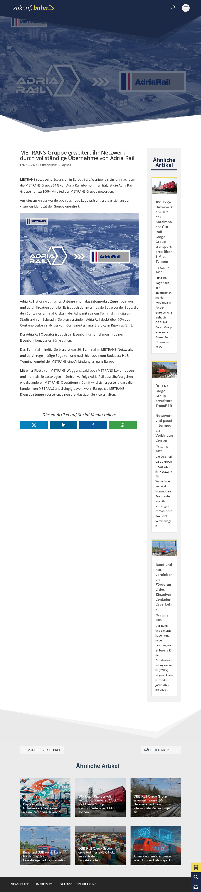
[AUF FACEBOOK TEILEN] (93, 425)
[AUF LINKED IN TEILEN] (63, 425)
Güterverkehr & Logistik (55, 165)
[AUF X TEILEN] (34, 425)
